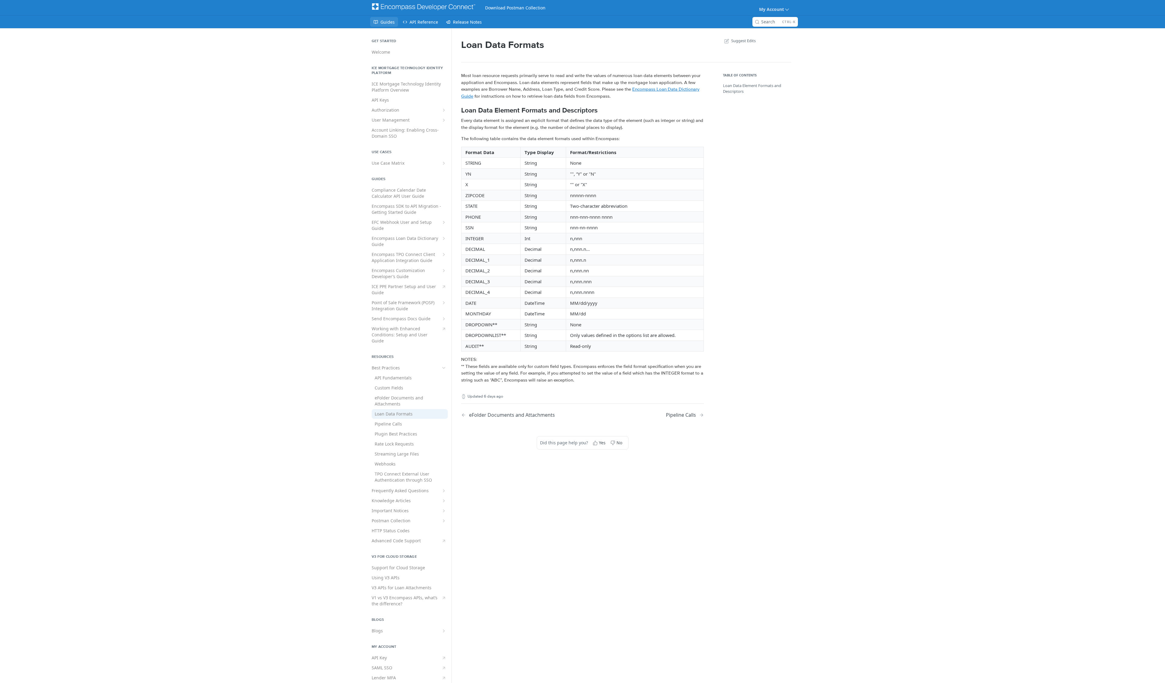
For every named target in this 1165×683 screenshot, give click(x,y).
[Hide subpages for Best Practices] (443, 367)
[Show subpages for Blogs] (443, 630)
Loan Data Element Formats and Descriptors (752, 88)
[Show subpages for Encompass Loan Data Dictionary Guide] (443, 238)
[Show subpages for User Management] (443, 120)
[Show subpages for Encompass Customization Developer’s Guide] (443, 270)
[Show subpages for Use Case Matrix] (443, 163)
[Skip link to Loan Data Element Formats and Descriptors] (457, 110)
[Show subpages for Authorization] (443, 110)
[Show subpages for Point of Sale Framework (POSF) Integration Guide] (443, 302)
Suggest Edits (743, 40)
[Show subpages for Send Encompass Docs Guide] (443, 318)
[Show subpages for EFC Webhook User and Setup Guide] (443, 222)
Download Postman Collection (515, 8)
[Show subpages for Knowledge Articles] (443, 500)
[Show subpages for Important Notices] (443, 510)
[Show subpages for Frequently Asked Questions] (443, 490)
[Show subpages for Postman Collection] (443, 520)
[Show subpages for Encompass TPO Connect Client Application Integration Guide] (443, 254)
